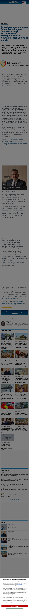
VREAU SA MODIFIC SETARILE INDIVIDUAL (14, 608)
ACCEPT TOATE (14, 606)
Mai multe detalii (19, 584)
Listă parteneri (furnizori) (6, 603)
